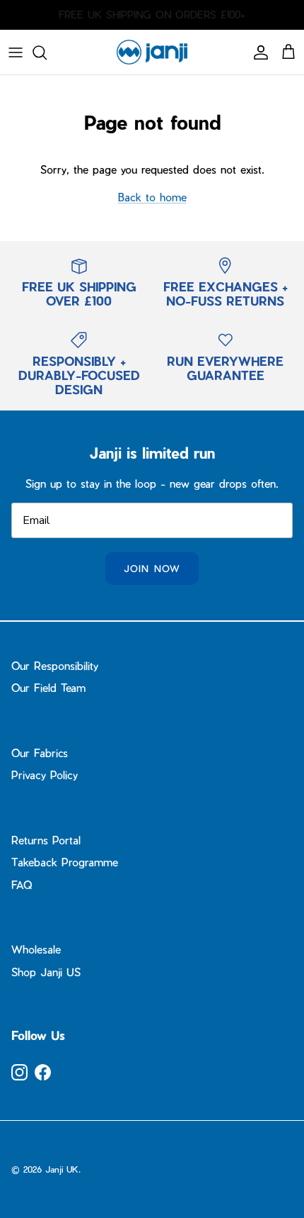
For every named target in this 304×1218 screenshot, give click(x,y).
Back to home (152, 197)
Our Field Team (48, 687)
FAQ (21, 884)
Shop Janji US (46, 972)
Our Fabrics (39, 753)
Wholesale (36, 949)
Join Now (152, 568)
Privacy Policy (44, 775)
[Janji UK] (152, 52)
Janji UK (61, 1169)
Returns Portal (46, 840)
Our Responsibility (54, 665)
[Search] (46, 52)
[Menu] (15, 52)
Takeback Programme (64, 862)
